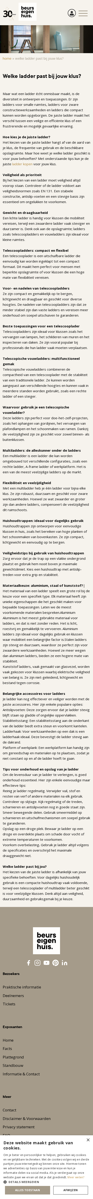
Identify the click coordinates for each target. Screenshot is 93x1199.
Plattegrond (13, 1057)
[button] (46, 1182)
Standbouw (13, 1065)
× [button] (88, 1140)
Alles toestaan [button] (27, 1190)
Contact (9, 1110)
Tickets (9, 1003)
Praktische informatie (22, 987)
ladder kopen (22, 164)
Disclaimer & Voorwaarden (27, 1118)
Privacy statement (19, 1126)
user (72, 13)
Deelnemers (13, 995)
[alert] (46, 1167)
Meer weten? (75, 1177)
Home (7, 58)
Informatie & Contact (21, 1074)
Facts (7, 1048)
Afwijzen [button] (70, 1190)
